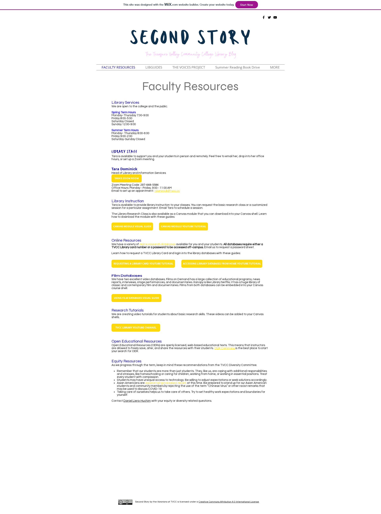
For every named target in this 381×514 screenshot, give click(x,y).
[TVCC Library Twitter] (269, 17)
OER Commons (224, 348)
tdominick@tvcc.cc (167, 190)
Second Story (190, 39)
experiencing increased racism (165, 382)
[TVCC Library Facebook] (264, 17)
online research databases (157, 244)
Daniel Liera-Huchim (137, 400)
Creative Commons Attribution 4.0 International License (229, 501)
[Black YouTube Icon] (275, 17)
